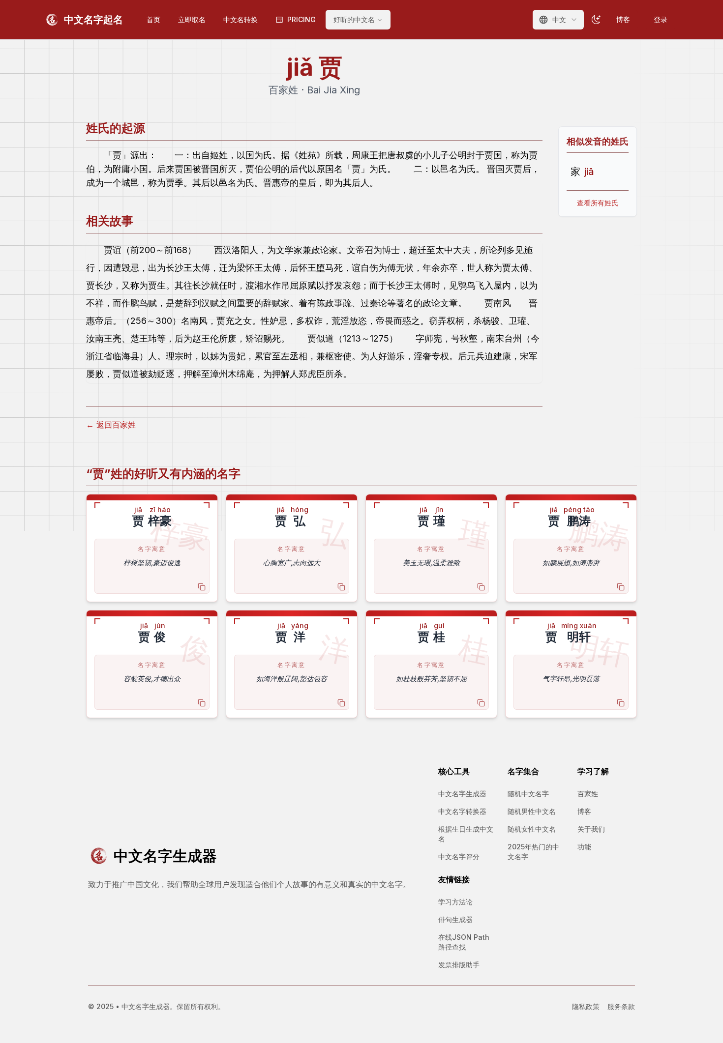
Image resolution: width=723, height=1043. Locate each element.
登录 (660, 19)
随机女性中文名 (532, 829)
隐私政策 (586, 1006)
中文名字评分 (459, 856)
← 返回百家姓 (111, 425)
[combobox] (558, 19)
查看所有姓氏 (597, 203)
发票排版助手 (459, 964)
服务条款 (621, 1006)
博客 (623, 19)
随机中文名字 (528, 793)
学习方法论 (455, 902)
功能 (584, 846)
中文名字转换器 (462, 811)
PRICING (301, 19)
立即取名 (192, 19)
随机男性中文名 (532, 811)
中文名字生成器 (462, 793)
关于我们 (591, 829)
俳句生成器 (455, 919)
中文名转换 (240, 19)
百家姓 (587, 793)
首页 (153, 19)
